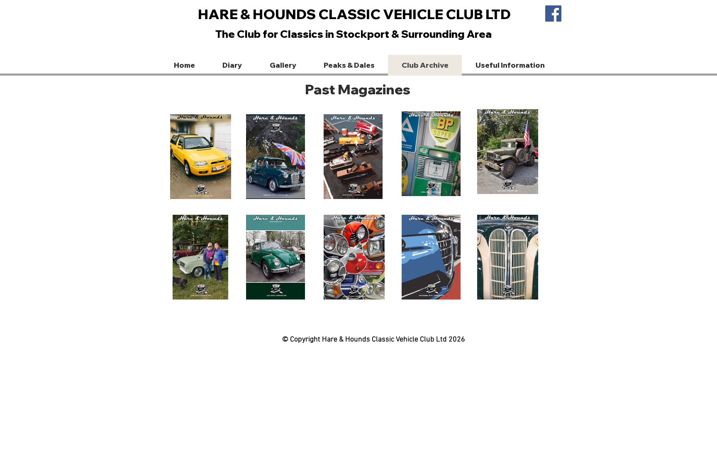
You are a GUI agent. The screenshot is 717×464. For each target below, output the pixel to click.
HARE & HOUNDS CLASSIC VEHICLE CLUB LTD (354, 13)
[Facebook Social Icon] (553, 13)
